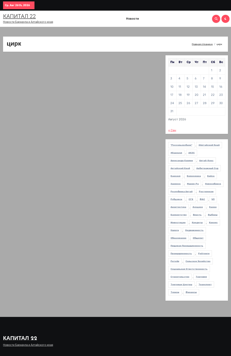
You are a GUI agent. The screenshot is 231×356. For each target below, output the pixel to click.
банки (213, 207)
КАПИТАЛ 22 (19, 16)
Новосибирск (213, 184)
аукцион (198, 207)
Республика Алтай (182, 191)
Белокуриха (194, 176)
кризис (213, 222)
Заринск (176, 184)
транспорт (205, 284)
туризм (175, 292)
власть (197, 214)
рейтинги (204, 253)
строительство (180, 276)
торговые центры (181, 284)
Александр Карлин (182, 160)
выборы (212, 214)
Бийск (211, 176)
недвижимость (194, 230)
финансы (191, 292)
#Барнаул (176, 153)
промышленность (181, 253)
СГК (191, 199)
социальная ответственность (189, 269)
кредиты (197, 222)
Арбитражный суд (207, 168)
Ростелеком (206, 191)
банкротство (179, 214)
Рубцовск (176, 199)
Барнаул (175, 176)
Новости (132, 18)
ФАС (202, 199)
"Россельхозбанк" (181, 145)
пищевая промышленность (187, 245)
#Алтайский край (209, 145)
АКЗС (191, 153)
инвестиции (178, 222)
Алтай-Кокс (206, 160)
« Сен (172, 130)
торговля (201, 276)
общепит (198, 238)
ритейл (175, 261)
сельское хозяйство (198, 261)
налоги (175, 230)
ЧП (213, 199)
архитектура (178, 207)
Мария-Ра (193, 184)
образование (178, 238)
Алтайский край (180, 168)
